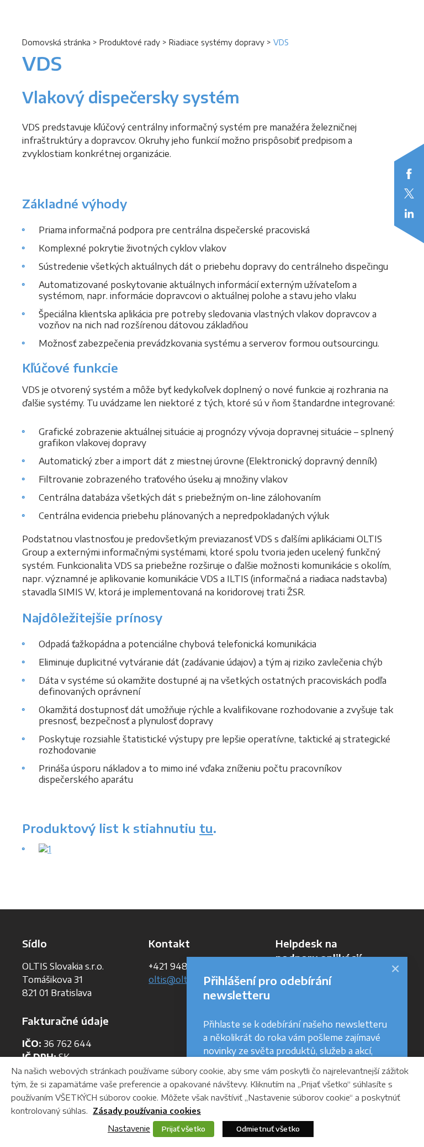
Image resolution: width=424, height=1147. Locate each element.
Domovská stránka (56, 42)
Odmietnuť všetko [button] (268, 1128)
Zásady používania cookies (147, 1110)
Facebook (409, 174)
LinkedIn (409, 213)
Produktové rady (129, 42)
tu (206, 828)
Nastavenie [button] (129, 1128)
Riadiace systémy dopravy (216, 42)
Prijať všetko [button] (183, 1128)
